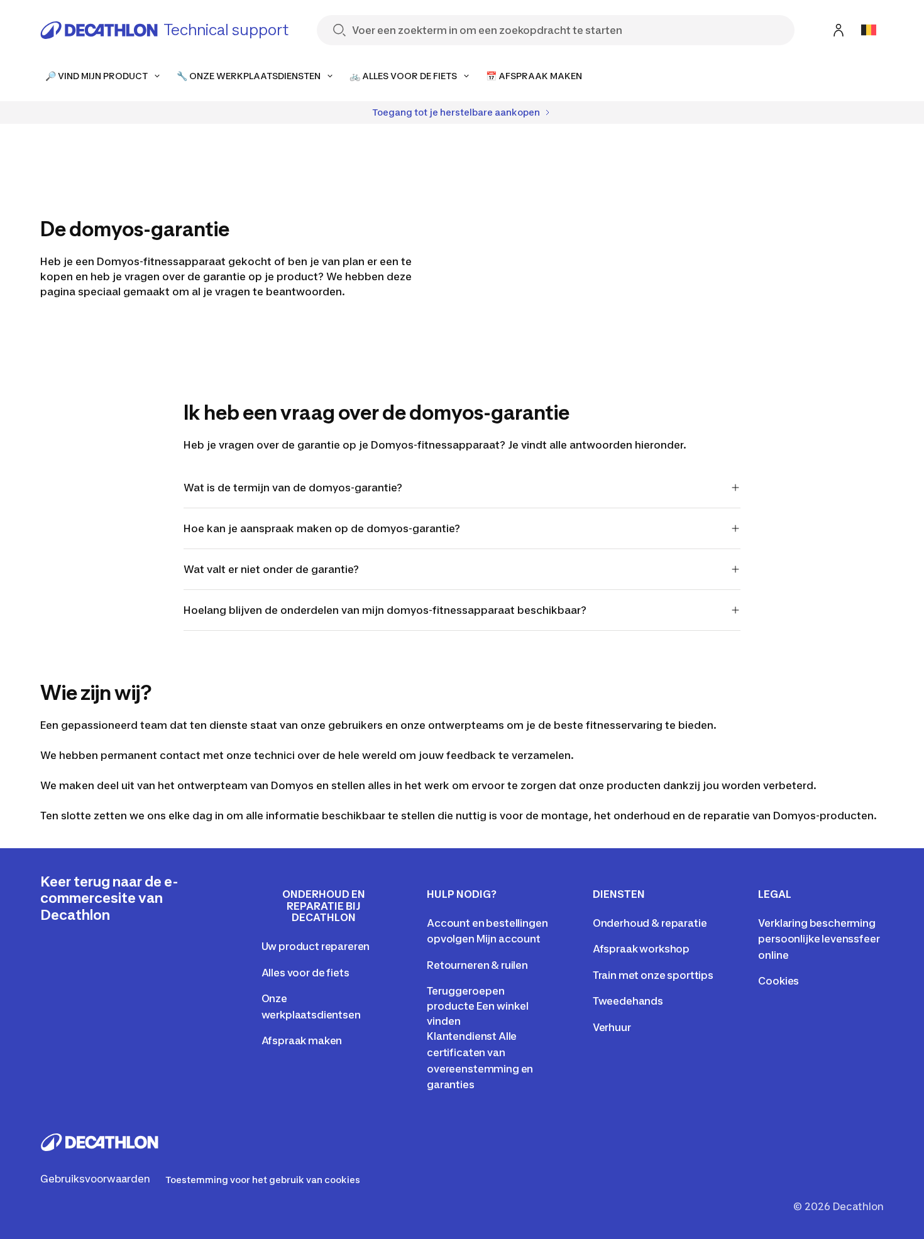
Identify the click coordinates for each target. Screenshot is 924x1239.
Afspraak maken (302, 1040)
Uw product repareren (315, 946)
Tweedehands (628, 1001)
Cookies (778, 980)
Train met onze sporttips (653, 975)
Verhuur (612, 1027)
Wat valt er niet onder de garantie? (271, 569)
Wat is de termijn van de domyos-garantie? (293, 487)
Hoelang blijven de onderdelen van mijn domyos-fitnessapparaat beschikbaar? (385, 610)
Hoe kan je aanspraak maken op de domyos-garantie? (322, 528)
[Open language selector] (869, 30)
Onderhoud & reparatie (650, 923)
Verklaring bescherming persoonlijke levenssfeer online (818, 939)
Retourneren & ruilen (477, 965)
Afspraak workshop (641, 948)
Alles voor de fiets (305, 972)
